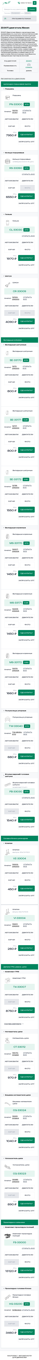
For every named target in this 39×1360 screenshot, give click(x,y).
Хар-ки (11, 126)
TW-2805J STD (17, 733)
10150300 (16, 1310)
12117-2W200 (15, 427)
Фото (27, 126)
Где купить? (26, 134)
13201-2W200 (15, 925)
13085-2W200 (15, 1180)
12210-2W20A (15, 669)
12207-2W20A (15, 550)
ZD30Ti (29, 61)
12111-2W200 (15, 367)
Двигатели (27, 119)
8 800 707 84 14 (26, 3)
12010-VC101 (15, 111)
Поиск (32, 9)
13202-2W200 (15, 865)
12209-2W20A (15, 610)
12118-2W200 (15, 486)
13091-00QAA (15, 1117)
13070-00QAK (15, 1054)
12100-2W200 (15, 298)
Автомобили (11, 119)
